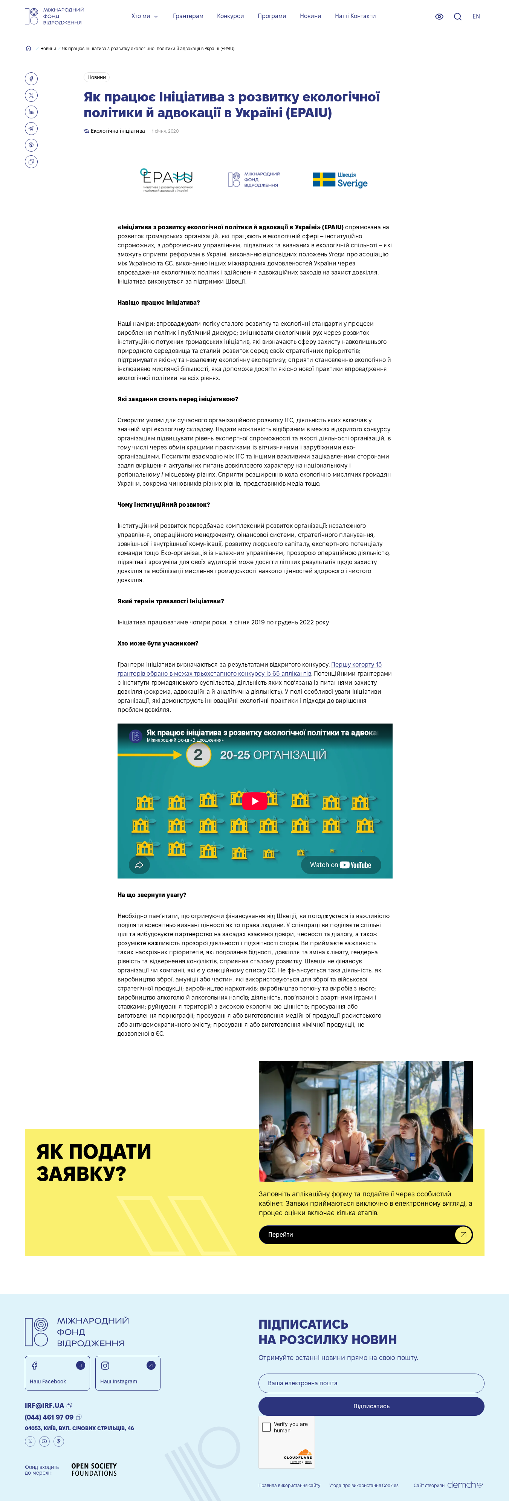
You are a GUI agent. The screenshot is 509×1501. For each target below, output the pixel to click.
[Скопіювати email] (69, 1405)
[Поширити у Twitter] (31, 95)
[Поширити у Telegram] (31, 128)
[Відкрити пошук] (457, 16)
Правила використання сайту (289, 1485)
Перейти (280, 1234)
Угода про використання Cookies (364, 1485)
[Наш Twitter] (30, 1441)
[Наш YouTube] (44, 1441)
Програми (272, 16)
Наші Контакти (355, 16)
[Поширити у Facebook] (31, 78)
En (476, 16)
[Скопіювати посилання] (31, 161)
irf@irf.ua (44, 1405)
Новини (310, 16)
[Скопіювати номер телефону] (79, 1417)
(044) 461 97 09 (49, 1417)
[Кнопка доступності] (439, 16)
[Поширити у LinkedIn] (31, 112)
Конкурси (230, 16)
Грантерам (188, 16)
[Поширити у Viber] (31, 145)
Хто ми (140, 16)
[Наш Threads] (58, 1441)
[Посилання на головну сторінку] (54, 16)
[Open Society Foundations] (94, 1470)
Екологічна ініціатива (117, 131)
